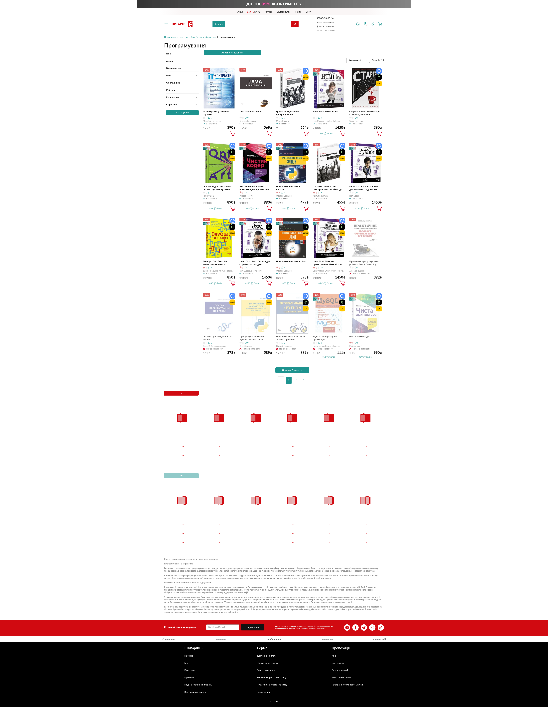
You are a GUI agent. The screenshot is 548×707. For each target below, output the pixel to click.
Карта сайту (263, 691)
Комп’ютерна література (176, 607)
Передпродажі (340, 670)
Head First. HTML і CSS (325, 111)
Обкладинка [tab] (173, 82)
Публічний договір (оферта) (272, 684)
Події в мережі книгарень (198, 684)
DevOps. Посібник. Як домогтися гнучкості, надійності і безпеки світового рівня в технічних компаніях (218, 263)
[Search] (295, 24)
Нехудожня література (176, 36)
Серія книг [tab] (172, 104)
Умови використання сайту (271, 677)
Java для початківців (250, 111)
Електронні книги (341, 677)
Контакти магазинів (195, 691)
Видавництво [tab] (173, 68)
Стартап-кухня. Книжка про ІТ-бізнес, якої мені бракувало (364, 113)
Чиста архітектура (359, 336)
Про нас (188, 655)
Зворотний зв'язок (267, 670)
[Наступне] (304, 380)
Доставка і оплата (267, 655)
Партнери (189, 670)
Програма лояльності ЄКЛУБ (348, 684)
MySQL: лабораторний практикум (325, 338)
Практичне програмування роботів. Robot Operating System (363, 263)
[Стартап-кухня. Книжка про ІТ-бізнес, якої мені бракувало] (365, 88)
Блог (187, 663)
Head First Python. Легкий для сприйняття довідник (363, 188)
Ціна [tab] (168, 53)
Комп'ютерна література (203, 36)
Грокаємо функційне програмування (287, 113)
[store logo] (182, 24)
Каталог (219, 24)
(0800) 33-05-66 (325, 18)
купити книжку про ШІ (379, 638)
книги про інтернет (221, 638)
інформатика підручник (168, 638)
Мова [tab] (169, 75)
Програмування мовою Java (291, 261)
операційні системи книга (274, 638)
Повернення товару (267, 663)
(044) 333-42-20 (325, 26)
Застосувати (182, 112)
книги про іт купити (327, 638)
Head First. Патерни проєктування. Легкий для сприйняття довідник (327, 263)
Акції (334, 655)
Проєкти (189, 677)
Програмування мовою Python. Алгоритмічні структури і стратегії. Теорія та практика (254, 338)
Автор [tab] (169, 60)
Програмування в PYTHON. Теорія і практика (291, 338)
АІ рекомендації (230, 52)
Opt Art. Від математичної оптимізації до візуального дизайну (217, 188)
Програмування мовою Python (288, 188)
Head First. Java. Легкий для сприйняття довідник (254, 263)
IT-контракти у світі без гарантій (216, 113)
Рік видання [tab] (172, 97)
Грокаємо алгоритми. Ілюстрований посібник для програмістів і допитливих (328, 188)
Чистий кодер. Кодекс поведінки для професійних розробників (254, 188)
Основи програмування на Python (217, 338)
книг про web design (228, 612)
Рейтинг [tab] (170, 90)
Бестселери (338, 663)
